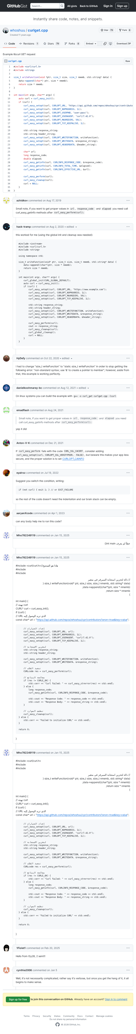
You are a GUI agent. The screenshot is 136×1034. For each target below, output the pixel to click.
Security (47, 1016)
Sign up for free (18, 999)
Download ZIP (124, 43)
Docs (80, 1016)
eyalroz (21, 472)
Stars (53, 43)
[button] (105, 43)
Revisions (30, 43)
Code (11, 43)
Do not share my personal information (68, 1019)
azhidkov (22, 200)
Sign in (108, 6)
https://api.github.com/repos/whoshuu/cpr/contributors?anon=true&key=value (82, 619)
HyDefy (20, 358)
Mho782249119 (25, 535)
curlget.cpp (38, 30)
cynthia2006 (24, 970)
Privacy (36, 1016)
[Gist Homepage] (17, 6)
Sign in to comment (116, 998)
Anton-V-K (23, 442)
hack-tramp (23, 226)
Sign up (122, 6)
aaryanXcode (24, 513)
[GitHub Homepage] (57, 1024)
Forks (74, 43)
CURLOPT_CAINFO (73, 458)
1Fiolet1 (21, 947)
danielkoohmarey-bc (29, 387)
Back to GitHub (89, 5)
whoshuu (17, 30)
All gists (72, 5)
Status (57, 1016)
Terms (27, 1016)
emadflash (22, 410)
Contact (89, 1016)
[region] (68, 129)
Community (69, 1016)
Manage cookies (104, 1016)
